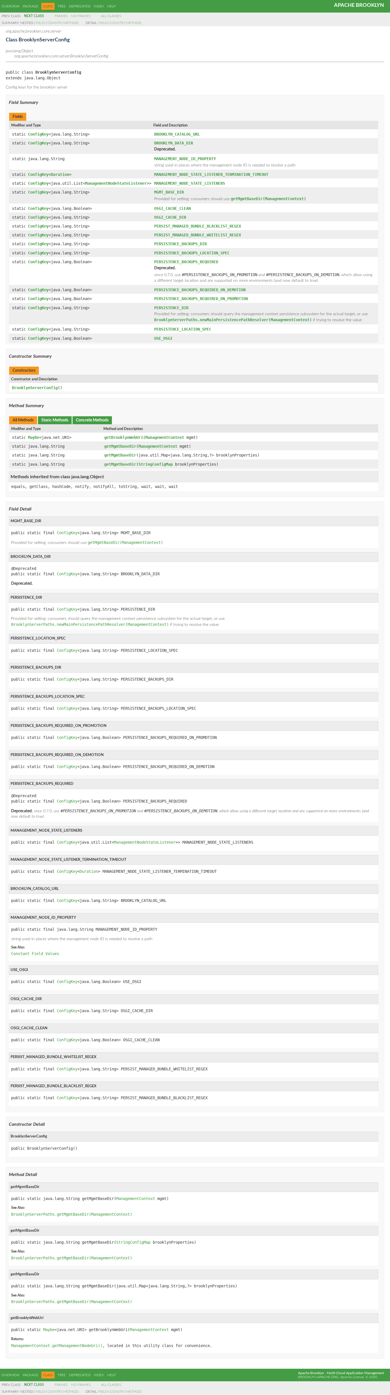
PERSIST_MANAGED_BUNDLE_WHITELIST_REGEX (197, 235)
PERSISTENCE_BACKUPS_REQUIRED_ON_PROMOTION (201, 298)
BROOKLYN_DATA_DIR (173, 143)
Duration (60, 174)
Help (111, 6)
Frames (61, 16)
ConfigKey (38, 134)
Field (40, 23)
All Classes (111, 16)
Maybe (33, 437)
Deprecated (80, 6)
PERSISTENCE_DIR (171, 307)
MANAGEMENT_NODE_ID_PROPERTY (185, 158)
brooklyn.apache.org (318, 1377)
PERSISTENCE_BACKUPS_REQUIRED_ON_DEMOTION (200, 290)
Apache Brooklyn (359, 5)
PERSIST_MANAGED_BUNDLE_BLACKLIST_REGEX (197, 226)
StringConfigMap (155, 464)
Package (30, 6)
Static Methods (54, 420)
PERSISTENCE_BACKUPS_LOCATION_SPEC (192, 253)
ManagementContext (164, 437)
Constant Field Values (35, 953)
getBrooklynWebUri (123, 437)
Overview (10, 6)
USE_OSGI (163, 338)
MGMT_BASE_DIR (169, 192)
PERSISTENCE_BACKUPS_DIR (180, 244)
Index (99, 6)
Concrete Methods (92, 420)
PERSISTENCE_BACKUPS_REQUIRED (186, 262)
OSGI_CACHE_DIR (170, 217)
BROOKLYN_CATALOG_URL (177, 134)
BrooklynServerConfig (35, 387)
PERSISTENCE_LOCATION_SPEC (182, 329)
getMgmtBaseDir (120, 446)
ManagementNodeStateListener (116, 183)
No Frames (81, 16)
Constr (54, 23)
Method (71, 23)
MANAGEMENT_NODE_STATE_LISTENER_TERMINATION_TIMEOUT (211, 174)
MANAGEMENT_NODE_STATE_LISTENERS (189, 183)
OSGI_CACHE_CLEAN (172, 208)
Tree (62, 6)
